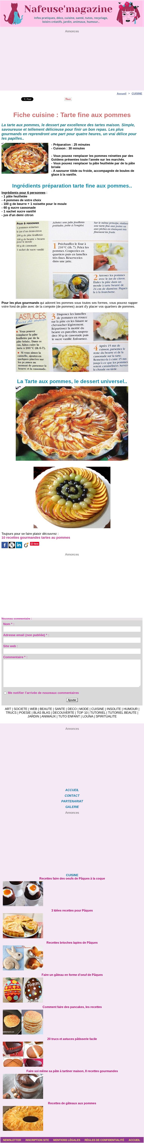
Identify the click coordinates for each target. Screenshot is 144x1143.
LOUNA (87, 716)
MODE (84, 709)
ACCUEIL (72, 790)
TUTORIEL (97, 712)
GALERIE (72, 806)
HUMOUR (131, 709)
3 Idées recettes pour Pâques (72, 910)
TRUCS (11, 712)
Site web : (10, 646)
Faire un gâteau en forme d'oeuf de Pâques (72, 974)
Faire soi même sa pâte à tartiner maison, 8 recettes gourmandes (72, 1071)
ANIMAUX (48, 716)
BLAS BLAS (41, 712)
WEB (33, 709)
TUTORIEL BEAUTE (122, 712)
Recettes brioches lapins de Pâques (72, 942)
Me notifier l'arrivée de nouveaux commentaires (43, 693)
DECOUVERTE (63, 712)
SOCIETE (20, 709)
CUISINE (137, 93)
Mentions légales (66, 1140)
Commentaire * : (15, 657)
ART (8, 709)
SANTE (60, 709)
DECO (72, 709)
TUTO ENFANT (69, 716)
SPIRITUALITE (106, 716)
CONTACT (72, 795)
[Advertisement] (72, 59)
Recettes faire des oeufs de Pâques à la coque (72, 878)
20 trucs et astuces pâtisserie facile (72, 1039)
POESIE (25, 712)
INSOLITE (114, 709)
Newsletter (12, 1140)
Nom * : (8, 624)
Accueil (121, 93)
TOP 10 (82, 712)
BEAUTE (46, 709)
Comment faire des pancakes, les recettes (72, 1007)
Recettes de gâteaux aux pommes (72, 1103)
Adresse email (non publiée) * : (26, 635)
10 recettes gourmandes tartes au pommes (36, 537)
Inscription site (37, 1140)
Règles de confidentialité (104, 1140)
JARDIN (33, 716)
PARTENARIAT (72, 801)
